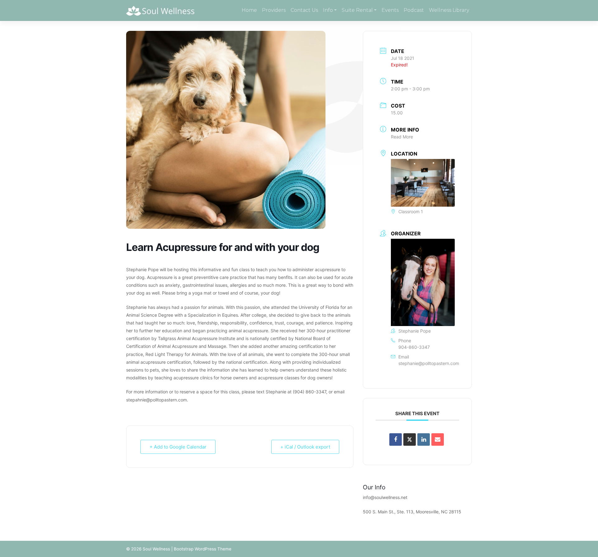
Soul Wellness (156, 548)
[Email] (437, 439)
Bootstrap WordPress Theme (202, 548)
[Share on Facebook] (395, 439)
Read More (402, 136)
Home (249, 10)
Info (328, 10)
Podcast (414, 10)
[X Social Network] (409, 439)
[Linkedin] (423, 439)
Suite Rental (357, 10)
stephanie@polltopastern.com (428, 363)
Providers (274, 10)
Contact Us (304, 10)
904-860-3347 (414, 347)
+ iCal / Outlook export (305, 447)
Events (390, 10)
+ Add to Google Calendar (178, 447)
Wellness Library (449, 10)
